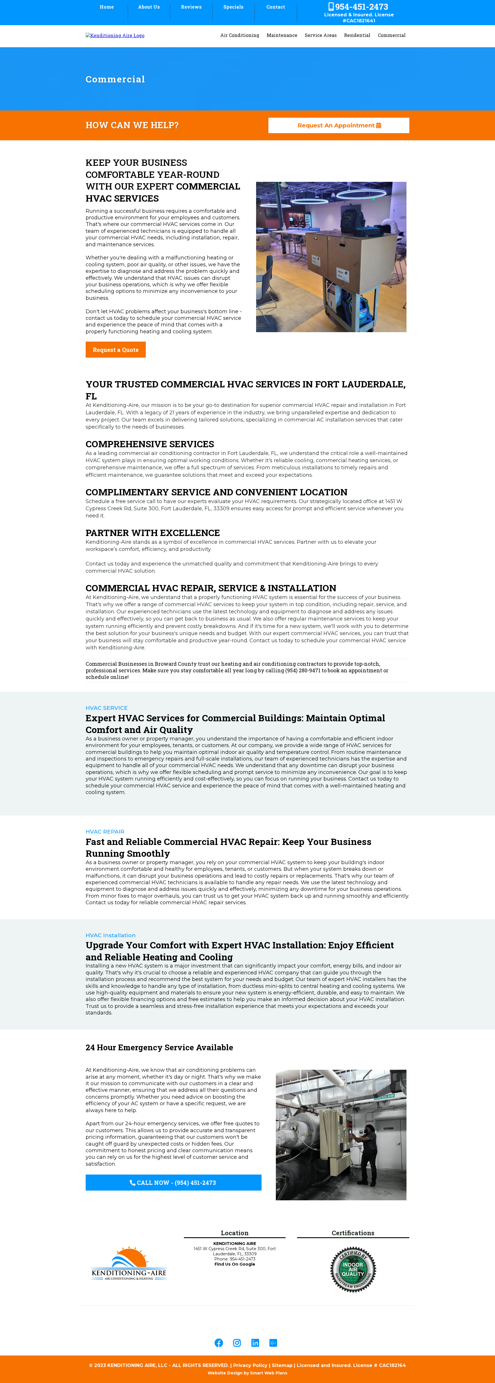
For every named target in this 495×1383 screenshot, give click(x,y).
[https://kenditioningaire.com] (129, 1263)
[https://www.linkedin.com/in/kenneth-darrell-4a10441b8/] (257, 1342)
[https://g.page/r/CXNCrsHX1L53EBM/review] (275, 1342)
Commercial (392, 35)
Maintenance (282, 35)
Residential (357, 35)
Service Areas (321, 35)
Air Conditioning (239, 35)
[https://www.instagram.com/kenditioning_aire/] (238, 1342)
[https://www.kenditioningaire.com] (115, 35)
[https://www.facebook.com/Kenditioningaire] (220, 1342)
